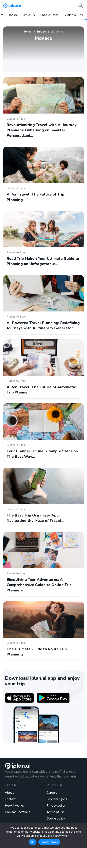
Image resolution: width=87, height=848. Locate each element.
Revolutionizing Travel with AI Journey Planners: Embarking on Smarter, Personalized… (41, 130)
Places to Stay (16, 252)
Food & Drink (49, 15)
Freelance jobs (57, 799)
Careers (52, 792)
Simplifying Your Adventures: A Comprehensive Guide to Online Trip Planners (39, 585)
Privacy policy (56, 805)
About (9, 792)
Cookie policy (56, 818)
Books (12, 15)
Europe (41, 32)
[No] (82, 835)
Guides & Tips (73, 15)
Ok (33, 842)
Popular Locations (17, 812)
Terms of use (56, 812)
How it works (14, 805)
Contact (10, 799)
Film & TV (28, 15)
